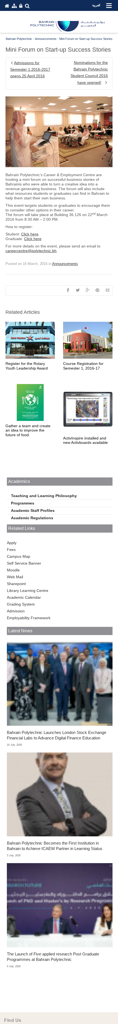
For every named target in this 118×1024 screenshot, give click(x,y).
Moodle (13, 570)
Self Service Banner (24, 563)
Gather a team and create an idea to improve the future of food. (27, 430)
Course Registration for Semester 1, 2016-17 (83, 365)
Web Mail (15, 577)
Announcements (65, 264)
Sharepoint (16, 584)
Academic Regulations (32, 518)
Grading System (21, 604)
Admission (16, 611)
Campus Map (18, 556)
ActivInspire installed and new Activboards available (85, 440)
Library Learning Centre (27, 590)
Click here (29, 234)
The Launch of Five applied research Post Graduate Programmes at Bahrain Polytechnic (53, 957)
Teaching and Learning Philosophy (44, 496)
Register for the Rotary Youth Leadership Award (26, 365)
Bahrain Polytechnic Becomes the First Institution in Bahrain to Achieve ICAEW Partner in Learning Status (54, 846)
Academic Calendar (24, 597)
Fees (11, 549)
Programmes (22, 503)
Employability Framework (28, 618)
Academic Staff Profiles (33, 510)
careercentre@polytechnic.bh (31, 251)
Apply (11, 543)
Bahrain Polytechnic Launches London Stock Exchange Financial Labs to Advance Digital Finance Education (56, 735)
